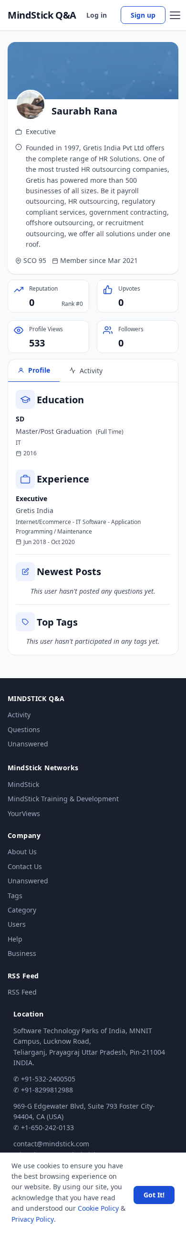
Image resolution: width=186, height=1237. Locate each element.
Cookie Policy (98, 1208)
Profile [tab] (39, 370)
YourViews (24, 813)
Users (17, 924)
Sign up (143, 15)
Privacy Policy (32, 1219)
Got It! (154, 1194)
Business (22, 953)
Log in (96, 15)
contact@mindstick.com (51, 1143)
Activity (19, 714)
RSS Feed (22, 991)
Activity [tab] (91, 370)
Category (22, 909)
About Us (22, 851)
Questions (24, 729)
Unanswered (28, 743)
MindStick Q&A (42, 15)
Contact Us (25, 866)
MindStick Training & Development (63, 798)
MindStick (23, 784)
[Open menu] (175, 15)
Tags (15, 895)
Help (15, 938)
